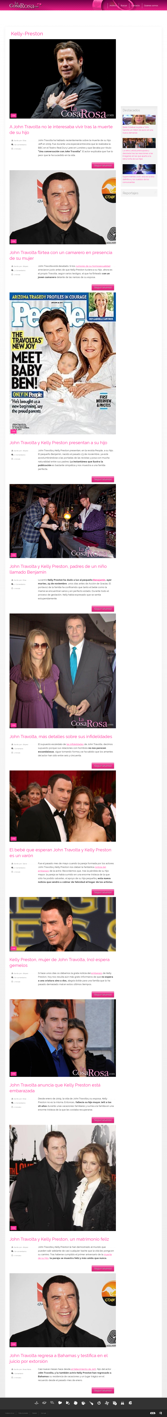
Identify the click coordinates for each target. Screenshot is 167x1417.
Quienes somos (151, 5)
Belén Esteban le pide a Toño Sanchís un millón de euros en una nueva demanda (138, 130)
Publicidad (34, 1413)
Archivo (113, 5)
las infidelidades (75, 744)
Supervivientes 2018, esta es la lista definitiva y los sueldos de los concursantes (138, 179)
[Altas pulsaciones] (36, 1403)
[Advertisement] (83, 18)
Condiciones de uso (9, 1413)
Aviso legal (43, 1413)
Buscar (124, 5)
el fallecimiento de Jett (83, 1369)
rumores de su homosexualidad (93, 266)
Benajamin (99, 579)
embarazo (96, 973)
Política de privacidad (23, 1413)
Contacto (135, 5)
